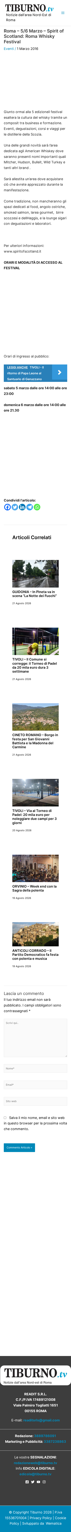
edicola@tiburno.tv (35, 1474)
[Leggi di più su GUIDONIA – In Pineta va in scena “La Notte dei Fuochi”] (35, 573)
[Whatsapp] (37, 507)
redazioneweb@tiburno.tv (35, 1463)
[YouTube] (38, 1482)
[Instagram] (44, 1482)
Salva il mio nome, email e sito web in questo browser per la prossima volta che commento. (35, 1123)
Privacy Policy (41, 1518)
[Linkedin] (22, 507)
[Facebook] (7, 507)
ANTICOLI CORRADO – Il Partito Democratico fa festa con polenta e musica (35, 955)
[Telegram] (29, 507)
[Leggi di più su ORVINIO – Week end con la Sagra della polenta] (35, 868)
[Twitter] (15, 507)
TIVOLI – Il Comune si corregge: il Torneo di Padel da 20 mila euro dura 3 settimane (34, 665)
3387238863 (55, 1442)
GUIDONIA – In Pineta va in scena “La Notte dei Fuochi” (34, 594)
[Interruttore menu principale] (62, 13)
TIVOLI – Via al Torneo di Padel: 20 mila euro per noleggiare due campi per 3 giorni (34, 817)
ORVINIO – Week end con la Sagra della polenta (34, 888)
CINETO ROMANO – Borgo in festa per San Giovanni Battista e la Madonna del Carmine (35, 741)
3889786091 (45, 1436)
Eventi (9, 49)
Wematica (54, 1523)
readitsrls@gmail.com (41, 1420)
